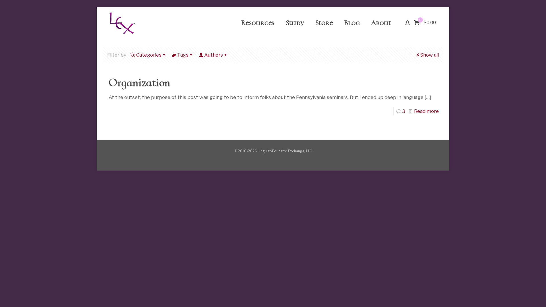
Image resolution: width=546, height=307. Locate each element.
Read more (426, 111)
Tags (183, 55)
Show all (429, 55)
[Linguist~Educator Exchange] (122, 22)
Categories (149, 55)
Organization (139, 82)
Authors (213, 55)
